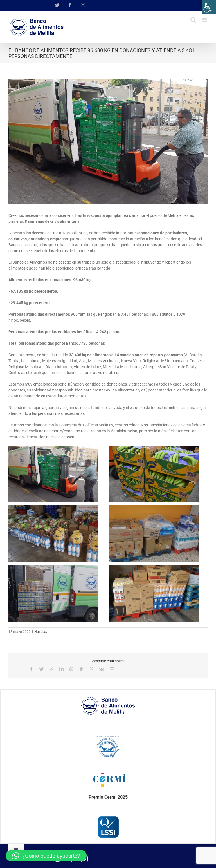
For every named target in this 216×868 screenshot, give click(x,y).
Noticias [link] (40, 632)
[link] (209, 7)
